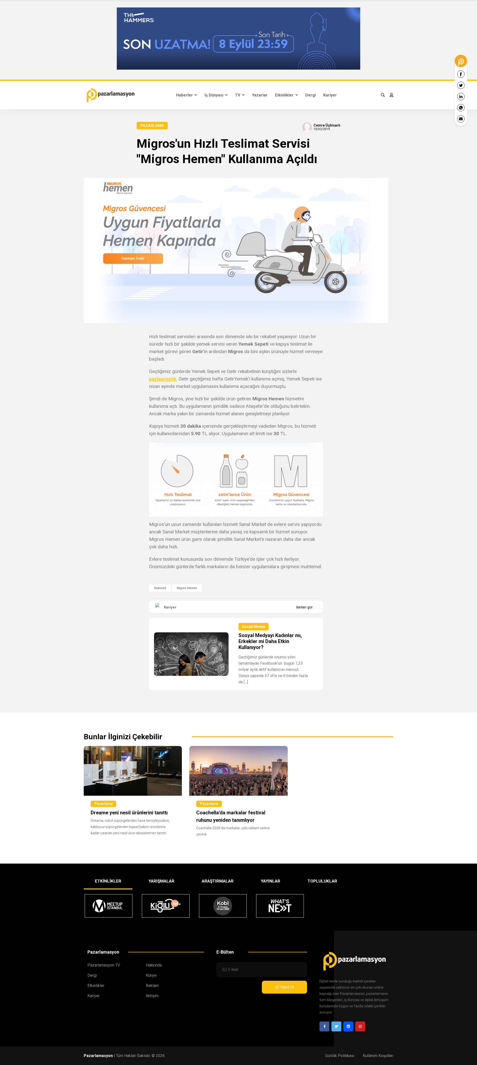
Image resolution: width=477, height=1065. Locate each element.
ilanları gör (304, 607)
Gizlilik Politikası (339, 1055)
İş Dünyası (214, 95)
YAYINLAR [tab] (270, 881)
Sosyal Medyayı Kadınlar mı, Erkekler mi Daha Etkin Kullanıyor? (270, 641)
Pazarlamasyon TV (103, 965)
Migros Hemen (187, 588)
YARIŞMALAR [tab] (161, 881)
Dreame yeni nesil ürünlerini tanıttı (129, 813)
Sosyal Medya (253, 627)
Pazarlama (152, 125)
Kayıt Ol (287, 987)
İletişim (152, 995)
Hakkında (154, 965)
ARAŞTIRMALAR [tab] (218, 881)
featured (160, 588)
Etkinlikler (285, 95)
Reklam (152, 985)
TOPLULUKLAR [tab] (322, 881)
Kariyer (330, 95)
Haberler (185, 95)
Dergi (310, 95)
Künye (151, 975)
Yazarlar (260, 95)
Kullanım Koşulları (378, 1055)
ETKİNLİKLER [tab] (108, 881)
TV (238, 95)
